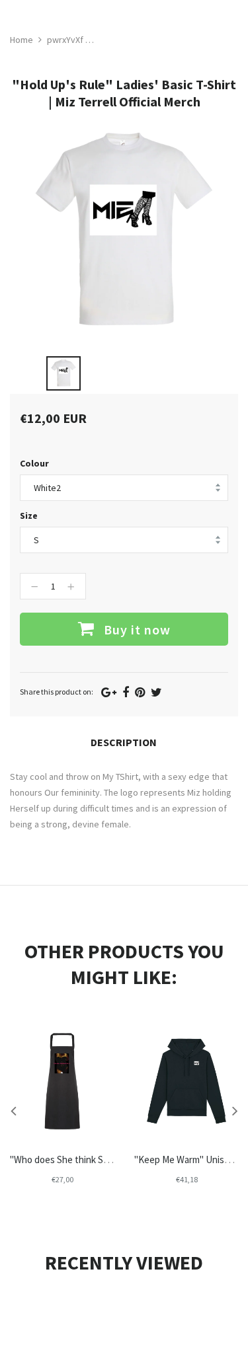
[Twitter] (156, 692)
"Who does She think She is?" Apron (83, 1159)
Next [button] (235, 1110)
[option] (63, 373)
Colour (34, 463)
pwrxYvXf (65, 40)
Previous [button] (13, 1110)
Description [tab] (124, 742)
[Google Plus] (108, 692)
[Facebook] (125, 692)
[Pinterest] (140, 692)
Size (29, 515)
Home (21, 40)
